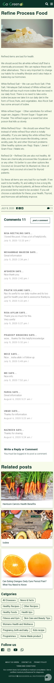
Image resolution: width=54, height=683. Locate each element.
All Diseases (9, 600)
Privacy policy (40, 662)
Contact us (26, 662)
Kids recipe (38, 630)
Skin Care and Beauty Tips (37, 618)
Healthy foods (10, 612)
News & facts (27, 600)
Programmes (9, 636)
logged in (21, 453)
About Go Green (12, 662)
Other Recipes (31, 606)
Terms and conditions (26, 666)
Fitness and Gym (11, 618)
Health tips (26, 612)
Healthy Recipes (11, 606)
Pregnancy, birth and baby (15, 630)
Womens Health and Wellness (18, 624)
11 (49, 677)
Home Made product (30, 636)
